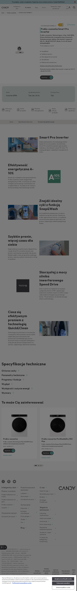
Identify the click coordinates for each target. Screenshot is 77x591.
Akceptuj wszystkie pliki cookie (63, 579)
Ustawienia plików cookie (63, 587)
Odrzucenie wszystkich (63, 583)
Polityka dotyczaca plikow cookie (21, 583)
